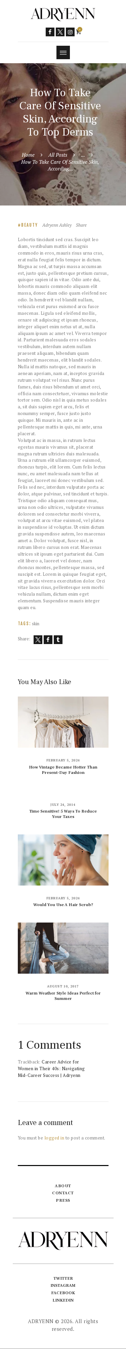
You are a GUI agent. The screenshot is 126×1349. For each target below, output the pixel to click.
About (63, 1186)
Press (63, 1200)
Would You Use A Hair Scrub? (63, 904)
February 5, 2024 (63, 760)
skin (35, 624)
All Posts (57, 154)
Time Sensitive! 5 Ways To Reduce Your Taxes (63, 814)
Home (28, 154)
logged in (54, 1138)
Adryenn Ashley (57, 225)
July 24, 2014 (63, 804)
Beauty (29, 225)
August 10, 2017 (63, 986)
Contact (63, 1193)
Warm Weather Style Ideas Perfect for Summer (63, 995)
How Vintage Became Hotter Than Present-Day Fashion (63, 769)
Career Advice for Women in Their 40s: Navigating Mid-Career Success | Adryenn (51, 1068)
